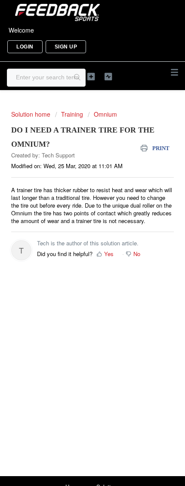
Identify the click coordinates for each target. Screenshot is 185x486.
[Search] (77, 77)
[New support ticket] (91, 76)
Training (72, 114)
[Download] (76, 238)
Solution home (31, 114)
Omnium (105, 114)
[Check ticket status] (108, 76)
